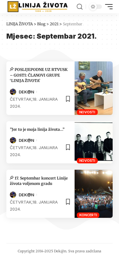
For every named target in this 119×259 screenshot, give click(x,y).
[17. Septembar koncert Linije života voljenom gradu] (94, 194)
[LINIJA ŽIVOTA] (37, 6)
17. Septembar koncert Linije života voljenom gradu (39, 181)
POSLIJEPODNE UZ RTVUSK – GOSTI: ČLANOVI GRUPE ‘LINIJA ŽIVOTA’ (39, 75)
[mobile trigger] (107, 6)
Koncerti (88, 215)
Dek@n (26, 91)
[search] (79, 7)
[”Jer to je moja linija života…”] (94, 142)
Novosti (87, 112)
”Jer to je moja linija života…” (37, 129)
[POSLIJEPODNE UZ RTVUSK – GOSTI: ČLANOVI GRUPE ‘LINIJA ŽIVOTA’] (94, 88)
